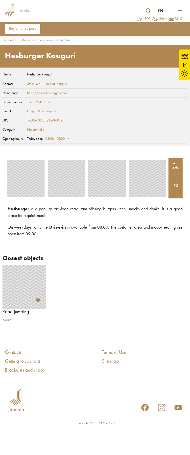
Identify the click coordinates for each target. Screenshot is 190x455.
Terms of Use (114, 352)
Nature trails (64, 40)
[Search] (148, 11)
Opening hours (12, 139)
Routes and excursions (37, 40)
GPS (5, 120)
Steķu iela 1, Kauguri (41, 84)
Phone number (12, 102)
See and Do (10, 40)
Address (7, 84)
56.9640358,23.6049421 (45, 120)
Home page (10, 93)
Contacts (13, 352)
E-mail (6, 111)
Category (8, 129)
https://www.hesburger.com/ (47, 93)
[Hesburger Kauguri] (26, 178)
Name (6, 74)
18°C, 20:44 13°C (162, 19)
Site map (110, 361)
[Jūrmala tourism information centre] (17, 10)
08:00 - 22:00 (55, 139)
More (6, 320)
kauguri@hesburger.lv (41, 111)
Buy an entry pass (22, 29)
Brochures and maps (25, 370)
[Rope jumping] (24, 287)
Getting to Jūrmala (22, 361)
